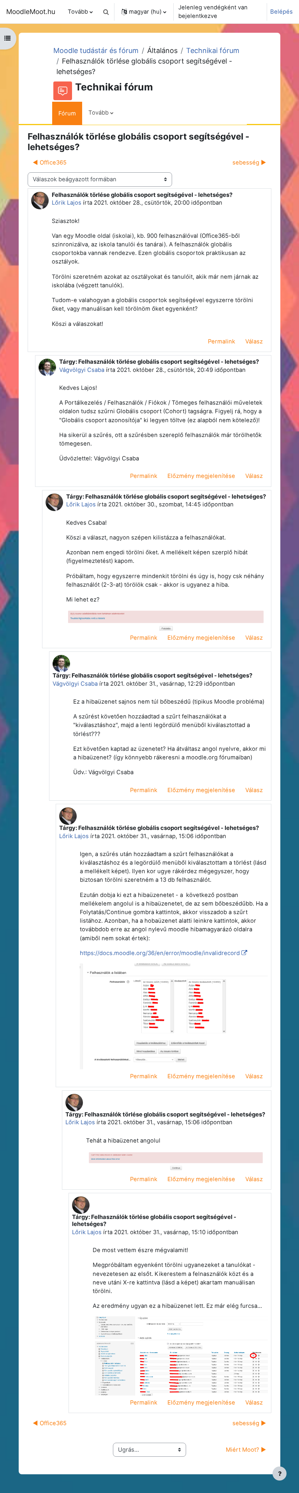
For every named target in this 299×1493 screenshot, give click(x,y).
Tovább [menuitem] (78, 11)
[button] (106, 11)
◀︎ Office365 (50, 162)
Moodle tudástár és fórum (96, 50)
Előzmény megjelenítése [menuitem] (201, 475)
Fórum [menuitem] (67, 113)
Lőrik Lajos (66, 202)
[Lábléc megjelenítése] (280, 1473)
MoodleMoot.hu (30, 11)
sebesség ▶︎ (249, 162)
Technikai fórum (212, 50)
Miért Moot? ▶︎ (246, 1449)
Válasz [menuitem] (254, 341)
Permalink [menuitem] (221, 341)
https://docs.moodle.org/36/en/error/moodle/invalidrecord (160, 953)
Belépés (281, 11)
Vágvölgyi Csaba (81, 369)
